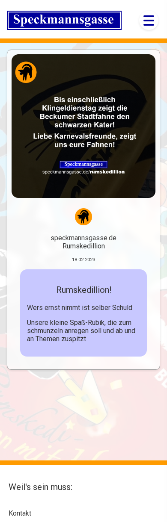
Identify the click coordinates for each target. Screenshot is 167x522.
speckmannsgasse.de (83, 238)
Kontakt (20, 513)
